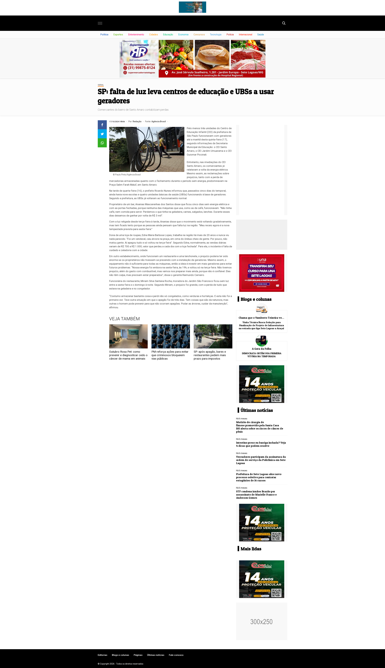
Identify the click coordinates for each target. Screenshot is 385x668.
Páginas (138, 655)
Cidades (153, 34)
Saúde (260, 34)
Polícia (230, 34)
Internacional (245, 34)
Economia (183, 34)
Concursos (199, 34)
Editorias (102, 655)
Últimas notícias (155, 655)
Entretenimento (136, 34)
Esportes (118, 34)
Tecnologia (215, 34)
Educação (168, 34)
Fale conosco (176, 655)
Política (104, 34)
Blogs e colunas (120, 655)
